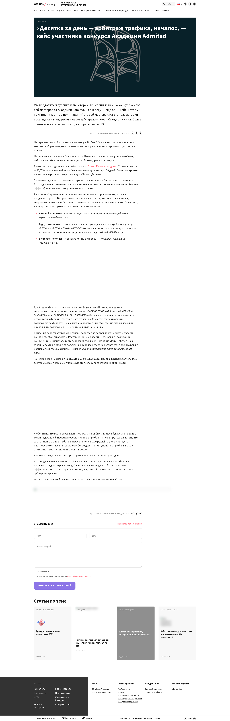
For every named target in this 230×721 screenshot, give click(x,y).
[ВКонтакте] (132, 133)
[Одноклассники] (136, 133)
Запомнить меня (43, 571)
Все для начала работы (128, 702)
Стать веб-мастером (153, 689)
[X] (140, 133)
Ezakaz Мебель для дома (102, 166)
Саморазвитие (161, 10)
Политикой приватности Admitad (79, 576)
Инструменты (88, 10)
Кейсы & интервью (141, 10)
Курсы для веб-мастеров (128, 695)
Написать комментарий (129, 523)
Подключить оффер (153, 692)
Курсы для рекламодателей (130, 698)
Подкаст (122, 692)
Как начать (39, 10)
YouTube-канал (124, 689)
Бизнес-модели (56, 10)
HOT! (100, 10)
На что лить (72, 10)
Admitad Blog (177, 689)
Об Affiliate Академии (100, 689)
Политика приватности (101, 692)
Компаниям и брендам (117, 10)
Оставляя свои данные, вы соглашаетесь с (64, 576)
